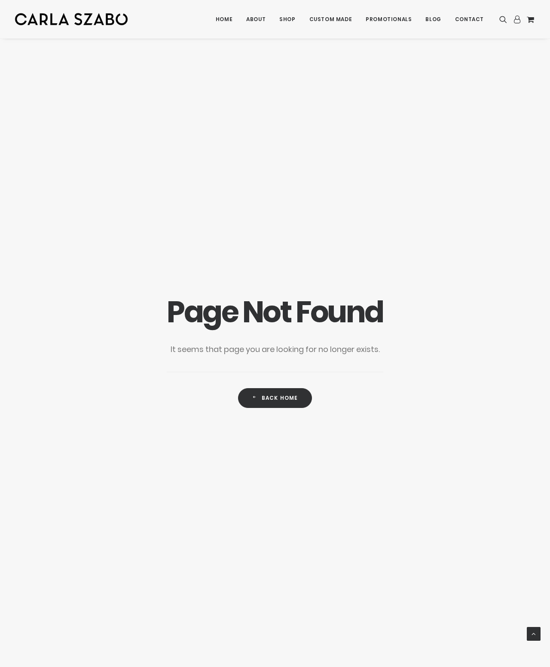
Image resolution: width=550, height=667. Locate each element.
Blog (433, 19)
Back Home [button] (280, 397)
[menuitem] (224, 19)
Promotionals (389, 19)
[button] (504, 19)
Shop (287, 19)
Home (224, 19)
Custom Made (330, 19)
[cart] (529, 19)
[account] (517, 19)
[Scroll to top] (534, 633)
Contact (469, 19)
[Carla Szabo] (71, 19)
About (256, 19)
